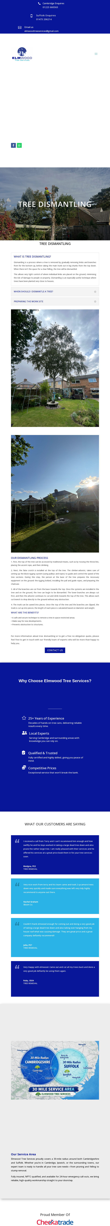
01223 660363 (50, 7)
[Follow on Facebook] (13, 145)
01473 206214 (44, 19)
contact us (55, 650)
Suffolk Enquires (46, 15)
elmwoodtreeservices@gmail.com (41, 31)
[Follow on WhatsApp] (19, 145)
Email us (28, 27)
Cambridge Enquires (53, 3)
